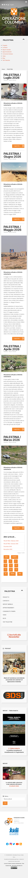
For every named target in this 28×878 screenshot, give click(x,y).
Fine (20, 573)
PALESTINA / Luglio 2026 (12, 76)
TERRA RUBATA (14, 748)
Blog (3, 58)
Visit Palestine (6, 60)
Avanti (12, 573)
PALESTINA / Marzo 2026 (12, 438)
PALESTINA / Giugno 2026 (12, 155)
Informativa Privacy (16, 855)
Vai (5, 803)
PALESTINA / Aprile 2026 (12, 347)
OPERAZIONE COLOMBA (14, 20)
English (12, 4)
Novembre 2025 (8, 549)
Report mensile (6, 49)
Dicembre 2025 (8, 546)
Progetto (4, 45)
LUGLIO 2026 (14, 786)
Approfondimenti (6, 52)
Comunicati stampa (7, 54)
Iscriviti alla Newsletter (15, 635)
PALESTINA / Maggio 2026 (12, 228)
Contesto (4, 47)
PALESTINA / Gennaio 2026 (11, 543)
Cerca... (7, 796)
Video (4, 56)
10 (5, 573)
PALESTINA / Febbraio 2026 (11, 541)
